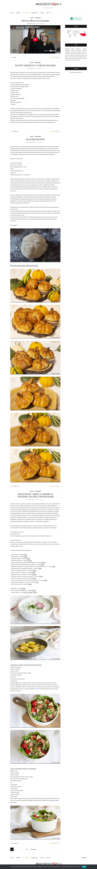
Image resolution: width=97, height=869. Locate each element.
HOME (11, 12)
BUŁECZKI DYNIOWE (35, 139)
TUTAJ (25, 554)
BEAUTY (48, 12)
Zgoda (84, 866)
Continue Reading (54, 57)
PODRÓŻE (18, 12)
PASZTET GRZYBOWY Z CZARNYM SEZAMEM (35, 65)
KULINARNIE (26, 12)
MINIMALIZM (34, 12)
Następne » (33, 849)
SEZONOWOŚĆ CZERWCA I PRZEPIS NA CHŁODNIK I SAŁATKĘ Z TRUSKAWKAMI (35, 495)
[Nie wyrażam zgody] (95, 866)
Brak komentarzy (40, 23)
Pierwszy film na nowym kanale (35, 20)
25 (27, 849)
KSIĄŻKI (42, 12)
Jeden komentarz (40, 499)
